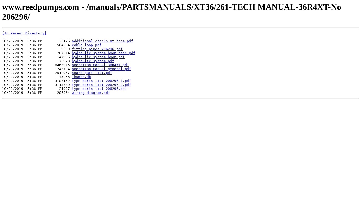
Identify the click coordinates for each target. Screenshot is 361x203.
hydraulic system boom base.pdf (103, 53)
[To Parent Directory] (24, 33)
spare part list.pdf (92, 73)
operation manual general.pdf (101, 69)
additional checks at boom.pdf (102, 41)
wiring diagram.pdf (91, 93)
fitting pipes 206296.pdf (97, 49)
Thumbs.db (81, 77)
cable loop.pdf (86, 45)
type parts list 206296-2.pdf (101, 85)
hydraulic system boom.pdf (98, 57)
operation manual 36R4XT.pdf (100, 65)
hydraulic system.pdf (93, 61)
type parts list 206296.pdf (99, 89)
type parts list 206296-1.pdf (101, 81)
